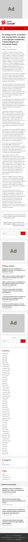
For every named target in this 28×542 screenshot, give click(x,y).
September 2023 (6, 418)
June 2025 (4, 379)
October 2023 (5, 416)
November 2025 (6, 370)
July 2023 (4, 422)
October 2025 (5, 372)
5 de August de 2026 (7, 301)
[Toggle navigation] (3, 28)
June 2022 (4, 446)
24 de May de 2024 (6, 47)
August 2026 (5, 353)
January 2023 (5, 433)
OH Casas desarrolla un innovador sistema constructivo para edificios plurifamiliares (12, 290)
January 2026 (5, 366)
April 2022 (4, 450)
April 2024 (4, 405)
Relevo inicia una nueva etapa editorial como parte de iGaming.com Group (13, 276)
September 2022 (6, 441)
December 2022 (6, 435)
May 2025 (4, 381)
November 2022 (6, 437)
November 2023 (6, 415)
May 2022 (4, 448)
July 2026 (4, 355)
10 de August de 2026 (7, 279)
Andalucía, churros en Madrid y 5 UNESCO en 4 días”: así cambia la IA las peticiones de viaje (13, 270)
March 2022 (5, 452)
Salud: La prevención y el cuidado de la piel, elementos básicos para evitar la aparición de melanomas (13, 283)
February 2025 (5, 387)
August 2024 (5, 398)
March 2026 (5, 363)
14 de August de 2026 (7, 273)
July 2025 (4, 377)
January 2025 (5, 389)
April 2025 (4, 383)
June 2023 (4, 424)
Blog (3, 463)
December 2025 (6, 368)
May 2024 (4, 403)
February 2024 (5, 409)
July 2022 (4, 444)
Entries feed (5, 475)
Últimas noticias (8, 266)
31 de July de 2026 (6, 308)
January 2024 (5, 411)
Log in (3, 473)
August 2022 (5, 442)
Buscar (14, 337)
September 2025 (6, 374)
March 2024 (5, 407)
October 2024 (5, 394)
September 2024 (6, 396)
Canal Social (18, 535)
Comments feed (6, 477)
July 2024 (4, 400)
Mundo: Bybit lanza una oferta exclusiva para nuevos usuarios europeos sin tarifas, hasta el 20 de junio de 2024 (15, 216)
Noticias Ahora (6, 464)
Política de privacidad (6, 537)
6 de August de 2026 (7, 286)
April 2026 (4, 361)
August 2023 (5, 420)
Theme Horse (22, 537)
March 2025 (5, 385)
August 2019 (5, 454)
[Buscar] (23, 233)
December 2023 (6, 413)
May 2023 (4, 426)
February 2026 (5, 364)
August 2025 (5, 376)
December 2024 (6, 390)
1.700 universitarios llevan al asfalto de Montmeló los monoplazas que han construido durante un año (13, 298)
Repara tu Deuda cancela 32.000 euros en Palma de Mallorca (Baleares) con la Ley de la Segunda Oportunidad (13, 224)
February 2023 (5, 431)
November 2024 (6, 392)
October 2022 (5, 439)
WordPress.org (6, 479)
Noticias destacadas (9, 484)
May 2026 (4, 359)
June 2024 (4, 402)
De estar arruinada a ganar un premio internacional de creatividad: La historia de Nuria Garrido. (14, 305)
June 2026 (4, 357)
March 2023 (5, 429)
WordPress (19, 539)
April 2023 (4, 428)
